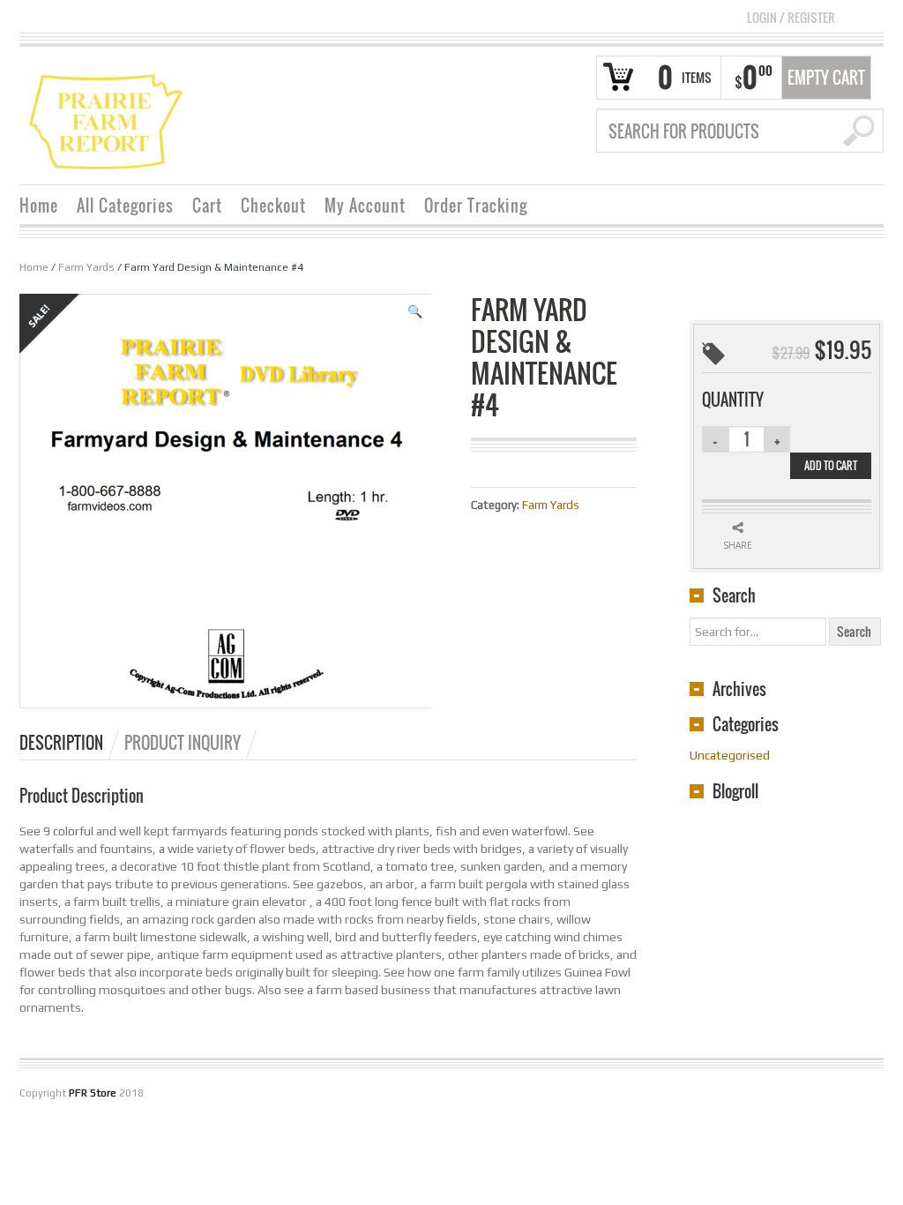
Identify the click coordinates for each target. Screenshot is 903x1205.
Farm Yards (86, 267)
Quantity (733, 399)
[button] (414, 311)
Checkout (273, 205)
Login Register (791, 17)
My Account (365, 205)
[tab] (70, 743)
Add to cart (830, 465)
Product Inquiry (182, 742)
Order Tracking (475, 205)
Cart (207, 205)
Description (61, 742)
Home (38, 205)
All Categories (125, 205)
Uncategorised (730, 755)
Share (737, 545)
